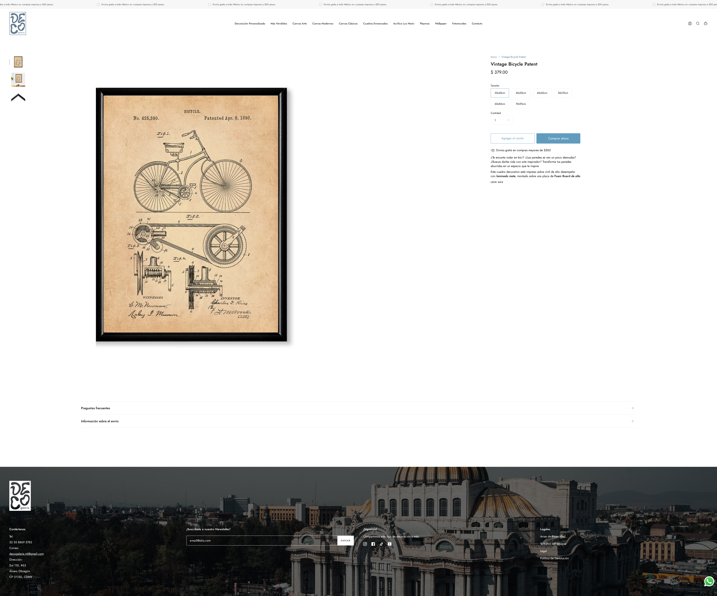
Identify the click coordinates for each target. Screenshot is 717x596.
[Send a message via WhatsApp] (709, 581)
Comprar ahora (558, 138)
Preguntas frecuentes (95, 408)
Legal (543, 551)
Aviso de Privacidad (552, 536)
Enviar (345, 540)
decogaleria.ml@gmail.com (26, 554)
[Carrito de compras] (706, 23)
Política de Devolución (554, 558)
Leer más (497, 182)
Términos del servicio (553, 544)
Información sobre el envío (100, 421)
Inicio (494, 57)
